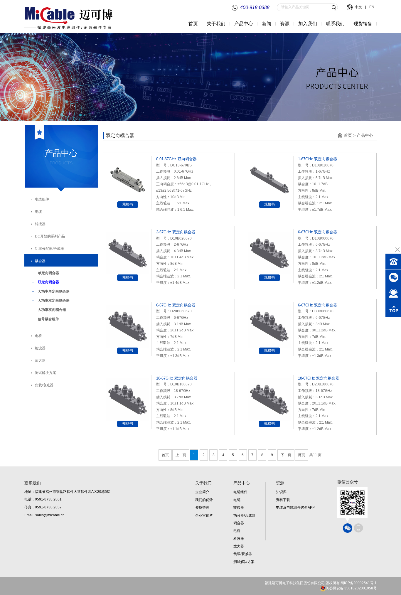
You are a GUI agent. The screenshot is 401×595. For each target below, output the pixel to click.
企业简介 (202, 492)
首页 (193, 23)
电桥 (38, 336)
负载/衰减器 (44, 385)
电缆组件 (42, 199)
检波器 (40, 348)
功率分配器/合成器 (49, 249)
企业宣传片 (204, 515)
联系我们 (335, 23)
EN (371, 7)
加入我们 (307, 23)
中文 (359, 7)
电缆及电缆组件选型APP (295, 507)
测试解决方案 (45, 373)
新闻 (266, 23)
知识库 (281, 492)
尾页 (301, 455)
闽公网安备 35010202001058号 (351, 588)
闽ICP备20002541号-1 (359, 583)
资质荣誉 (202, 507)
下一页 (286, 455)
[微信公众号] (348, 528)
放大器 (40, 360)
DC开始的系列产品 (50, 236)
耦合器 (40, 261)
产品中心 (365, 135)
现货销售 (362, 23)
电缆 (38, 212)
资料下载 (283, 500)
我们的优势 (204, 500)
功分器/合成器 (244, 515)
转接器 (40, 224)
